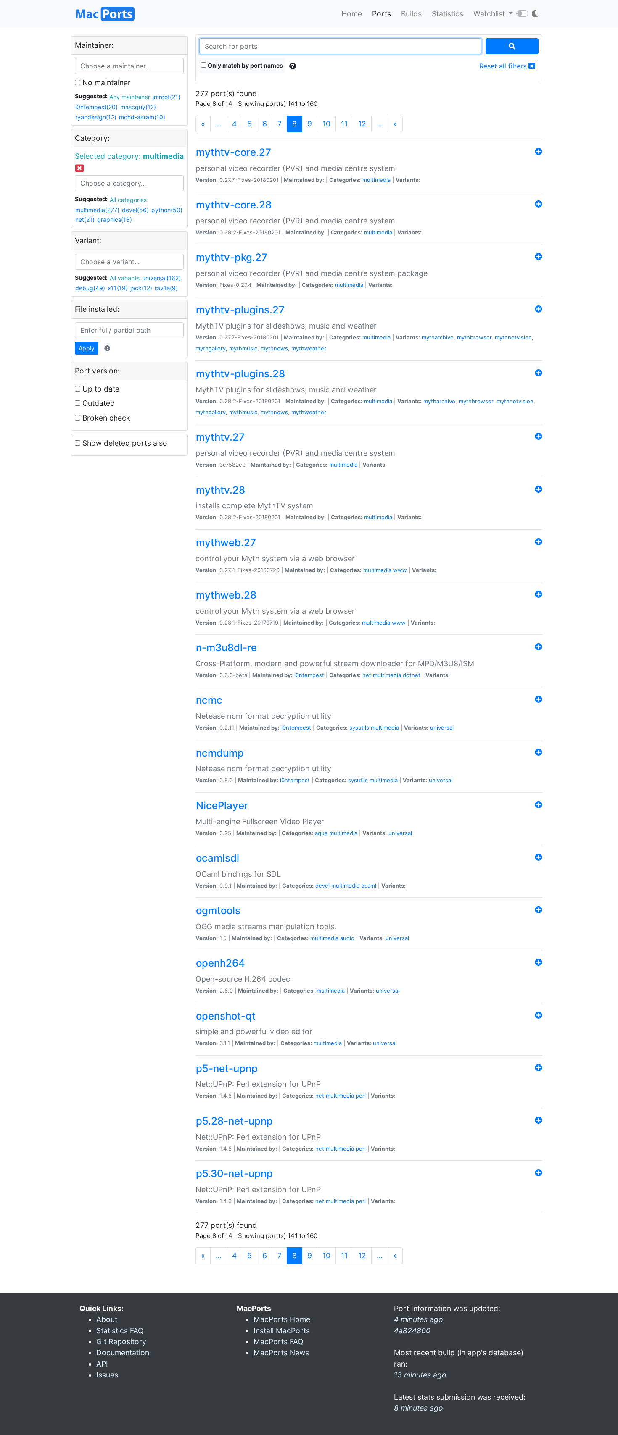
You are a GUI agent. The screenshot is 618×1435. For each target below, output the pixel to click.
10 (326, 123)
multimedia (376, 179)
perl (361, 1095)
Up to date (99, 388)
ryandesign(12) (95, 117)
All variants (125, 277)
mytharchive (438, 337)
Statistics (447, 13)
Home (351, 13)
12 (362, 123)
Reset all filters (503, 66)
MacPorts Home (282, 1319)
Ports (381, 13)
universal (442, 727)
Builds (411, 13)
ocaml (368, 885)
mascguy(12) (138, 106)
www (400, 570)
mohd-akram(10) (142, 117)
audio (347, 938)
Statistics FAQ (119, 1330)
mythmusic (243, 348)
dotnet (411, 675)
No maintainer (105, 82)
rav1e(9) (166, 288)
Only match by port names (244, 65)
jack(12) (141, 288)
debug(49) (90, 288)
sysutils (359, 727)
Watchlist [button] (490, 13)
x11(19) (118, 288)
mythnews (274, 348)
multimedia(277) (97, 209)
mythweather (308, 348)
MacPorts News (281, 1352)
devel (322, 885)
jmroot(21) (166, 96)
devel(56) (135, 209)
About (106, 1319)
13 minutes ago (420, 1374)
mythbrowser (474, 337)
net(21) (85, 219)
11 (344, 123)
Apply (87, 348)
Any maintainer (129, 96)
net (366, 675)
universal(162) (161, 277)
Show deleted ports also (123, 443)
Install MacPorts (282, 1330)
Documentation (122, 1352)
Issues (107, 1374)
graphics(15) (114, 219)
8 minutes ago (418, 1407)
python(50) (166, 209)
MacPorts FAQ (278, 1341)
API (102, 1363)
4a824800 (412, 1330)
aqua (321, 833)
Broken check (105, 417)
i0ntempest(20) (96, 106)
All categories (128, 199)
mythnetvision (513, 337)
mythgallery (210, 348)
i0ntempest (309, 675)
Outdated (97, 403)
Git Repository (121, 1341)
